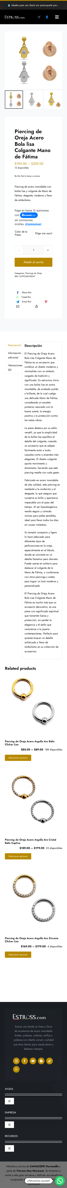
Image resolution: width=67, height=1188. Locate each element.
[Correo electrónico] (18, 306)
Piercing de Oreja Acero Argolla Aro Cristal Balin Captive (30, 841)
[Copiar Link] (37, 306)
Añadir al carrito (34, 262)
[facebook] (24, 1061)
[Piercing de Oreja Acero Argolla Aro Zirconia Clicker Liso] (33, 898)
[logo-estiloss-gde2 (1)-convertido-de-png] (15, 17)
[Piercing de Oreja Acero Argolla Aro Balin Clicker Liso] (33, 701)
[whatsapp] (16, 1069)
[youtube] (33, 1061)
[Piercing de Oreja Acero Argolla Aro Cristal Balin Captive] (33, 799)
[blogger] (41, 1061)
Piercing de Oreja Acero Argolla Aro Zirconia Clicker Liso (31, 939)
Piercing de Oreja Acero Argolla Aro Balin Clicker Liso (29, 742)
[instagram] (16, 1061)
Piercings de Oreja (33, 273)
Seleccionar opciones (18, 757)
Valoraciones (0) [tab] (14, 367)
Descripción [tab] (14, 345)
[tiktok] (49, 1061)
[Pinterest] (46, 301)
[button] (60, 1181)
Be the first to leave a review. (27, 176)
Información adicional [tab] (14, 355)
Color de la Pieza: (21, 233)
